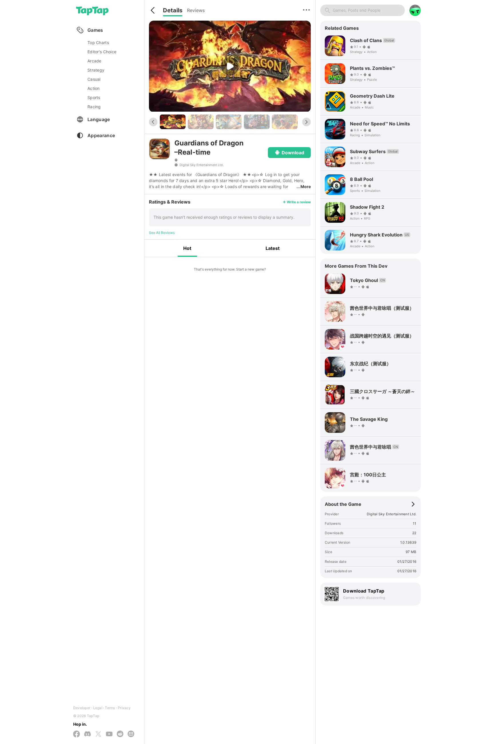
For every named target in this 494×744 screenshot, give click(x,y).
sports (93, 97)
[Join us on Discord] (87, 734)
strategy (95, 70)
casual (94, 79)
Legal (97, 708)
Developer (81, 708)
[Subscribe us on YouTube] (109, 734)
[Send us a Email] (131, 734)
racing (94, 106)
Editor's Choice (101, 51)
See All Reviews (162, 232)
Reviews (196, 10)
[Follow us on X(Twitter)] (98, 734)
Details (172, 10)
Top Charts (98, 42)
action (93, 88)
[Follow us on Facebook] (76, 734)
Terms (110, 708)
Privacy (124, 708)
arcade (94, 60)
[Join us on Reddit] (120, 734)
